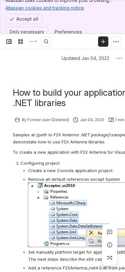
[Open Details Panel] (109, 245)
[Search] (46, 41)
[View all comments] (109, 232)
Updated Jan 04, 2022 (85, 58)
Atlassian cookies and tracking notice (44, 8)
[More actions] (119, 58)
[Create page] (109, 258)
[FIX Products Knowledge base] (33, 41)
